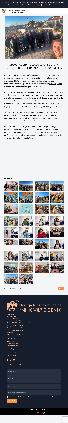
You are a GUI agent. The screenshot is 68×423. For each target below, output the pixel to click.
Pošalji (12, 401)
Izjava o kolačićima (12, 352)
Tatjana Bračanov (25, 289)
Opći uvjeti (10, 348)
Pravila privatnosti (12, 346)
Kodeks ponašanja (12, 344)
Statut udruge (11, 341)
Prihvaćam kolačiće (34, 5)
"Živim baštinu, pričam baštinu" (29, 81)
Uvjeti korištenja (12, 350)
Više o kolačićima (47, 5)
